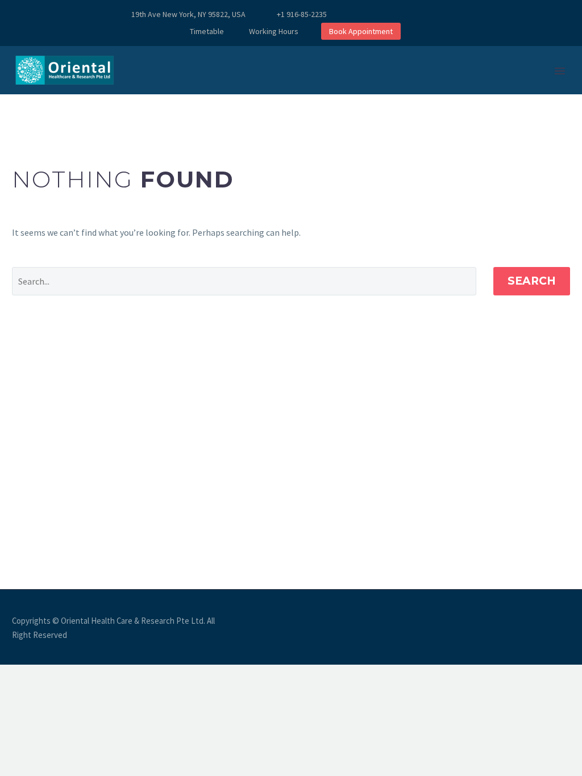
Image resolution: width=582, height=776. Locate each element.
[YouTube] (457, 14)
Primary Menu (560, 71)
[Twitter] (406, 14)
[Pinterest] (440, 14)
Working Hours (273, 31)
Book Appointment (361, 31)
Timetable (207, 31)
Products (293, 105)
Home (168, 105)
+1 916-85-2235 (302, 14)
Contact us (367, 105)
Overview (224, 105)
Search (532, 280)
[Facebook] (372, 14)
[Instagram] (423, 14)
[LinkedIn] (389, 14)
